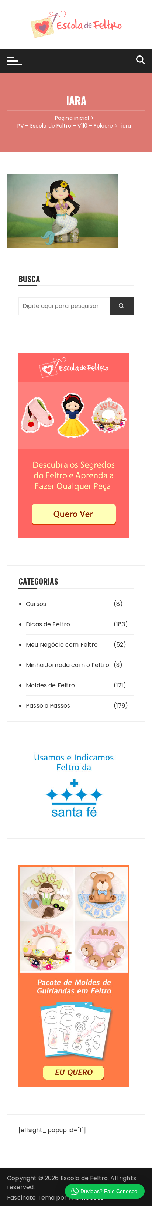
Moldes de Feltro (50, 685)
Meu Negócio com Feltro (62, 644)
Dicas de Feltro (48, 624)
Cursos (36, 604)
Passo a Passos (48, 705)
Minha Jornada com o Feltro (67, 665)
